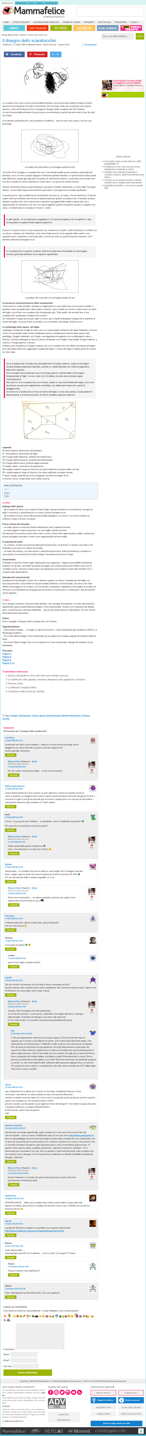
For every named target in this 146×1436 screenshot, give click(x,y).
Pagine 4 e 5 (8, 663)
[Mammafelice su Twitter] (62, 1394)
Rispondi (10, 755)
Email (6, 1360)
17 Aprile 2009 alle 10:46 (17, 893)
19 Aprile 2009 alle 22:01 (14, 980)
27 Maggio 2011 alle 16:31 (14, 1198)
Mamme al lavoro (71, 22)
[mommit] (57, 1410)
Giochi (35, 715)
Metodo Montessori (71, 715)
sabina (8, 1084)
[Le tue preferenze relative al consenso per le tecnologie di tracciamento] (141, 1431)
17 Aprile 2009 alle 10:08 (14, 817)
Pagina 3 (6, 660)
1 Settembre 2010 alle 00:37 (15, 1128)
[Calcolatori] (84, 27)
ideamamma (10, 1196)
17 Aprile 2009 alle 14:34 (17, 958)
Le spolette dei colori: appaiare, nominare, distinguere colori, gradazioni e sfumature (46, 679)
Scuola (134, 22)
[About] (13, 27)
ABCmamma (21, 3)
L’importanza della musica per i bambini (26, 691)
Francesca (9, 916)
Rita (12, 1031)
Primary (86, 715)
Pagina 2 (6, 657)
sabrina (8, 1221)
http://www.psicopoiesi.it (81, 1135)
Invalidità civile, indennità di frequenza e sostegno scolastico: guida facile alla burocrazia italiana (124, 174)
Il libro (6, 496)
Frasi (31, 3)
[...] (114, 88)
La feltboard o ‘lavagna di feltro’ (22, 687)
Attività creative (21, 22)
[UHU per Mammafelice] (131, 27)
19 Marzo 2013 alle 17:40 (14, 1246)
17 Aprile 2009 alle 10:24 (14, 867)
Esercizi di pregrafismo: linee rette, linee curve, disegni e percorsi (38, 675)
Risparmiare (51, 3)
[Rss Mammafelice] (79, 1394)
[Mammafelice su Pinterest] (56, 1394)
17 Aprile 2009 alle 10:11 (17, 842)
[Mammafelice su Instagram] (68, 1394)
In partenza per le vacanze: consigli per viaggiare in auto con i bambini (127, 82)
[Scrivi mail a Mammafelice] (73, 1394)
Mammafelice (7, 3)
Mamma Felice (34, 45)
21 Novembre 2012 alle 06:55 (21, 1033)
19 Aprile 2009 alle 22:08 (17, 1006)
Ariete (34, 761)
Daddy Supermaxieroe (15, 786)
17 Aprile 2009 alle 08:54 (17, 766)
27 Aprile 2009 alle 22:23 (14, 1087)
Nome (7, 1354)
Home (6, 22)
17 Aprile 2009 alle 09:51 (14, 789)
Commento (9, 1349)
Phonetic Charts (15, 683)
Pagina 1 (6, 654)
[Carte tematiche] (37, 27)
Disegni (39, 3)
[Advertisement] (110, 11)
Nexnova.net (121, 1381)
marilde (8, 977)
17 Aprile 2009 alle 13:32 (14, 918)
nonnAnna (9, 738)
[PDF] (60, 27)
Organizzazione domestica (46, 22)
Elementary (25, 715)
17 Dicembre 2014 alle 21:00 (18, 1266)
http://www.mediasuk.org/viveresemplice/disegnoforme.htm (34, 1231)
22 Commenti (91, 45)
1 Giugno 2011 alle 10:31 (14, 1223)
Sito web (7, 1366)
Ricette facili (104, 22)
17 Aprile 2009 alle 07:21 (14, 740)
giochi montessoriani (49, 715)
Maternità (89, 22)
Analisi (7, 493)
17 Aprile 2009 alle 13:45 (14, 941)
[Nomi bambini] (107, 27)
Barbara (8, 864)
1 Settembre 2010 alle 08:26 (18, 1173)
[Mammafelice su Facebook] (50, 1394)
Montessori (120, 22)
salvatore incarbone (13, 1125)
